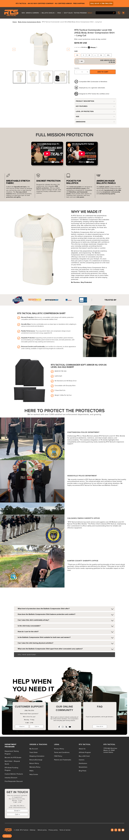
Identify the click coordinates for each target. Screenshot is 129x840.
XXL (108, 55)
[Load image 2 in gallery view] (33, 77)
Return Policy (34, 763)
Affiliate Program (85, 752)
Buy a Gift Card (84, 756)
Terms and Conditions (62, 752)
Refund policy (42, 830)
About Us (82, 749)
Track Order (33, 752)
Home (15, 22)
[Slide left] (14, 49)
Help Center (33, 774)
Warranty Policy (34, 767)
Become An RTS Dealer (13, 757)
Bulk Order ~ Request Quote (12, 762)
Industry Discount (11, 778)
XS (77, 55)
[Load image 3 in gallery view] (47, 77)
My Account (33, 749)
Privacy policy (53, 830)
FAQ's (31, 771)
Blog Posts (82, 771)
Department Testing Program (12, 752)
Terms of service (64, 830)
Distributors (83, 763)
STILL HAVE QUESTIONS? (27, 655)
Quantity (76, 68)
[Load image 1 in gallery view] (19, 77)
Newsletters (83, 767)
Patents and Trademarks (62, 760)
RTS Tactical (24, 830)
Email (21, 726)
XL (101, 55)
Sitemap (32, 830)
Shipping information (36, 756)
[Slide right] (68, 49)
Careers (81, 760)
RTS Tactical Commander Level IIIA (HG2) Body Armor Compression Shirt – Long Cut (72, 22)
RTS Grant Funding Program (11, 769)
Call (36, 726)
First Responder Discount (14, 781)
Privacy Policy (59, 749)
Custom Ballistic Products (14, 774)
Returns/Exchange (35, 760)
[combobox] (105, 12)
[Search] (114, 12)
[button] (123, 12)
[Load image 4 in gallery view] (60, 77)
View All (99, 726)
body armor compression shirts (29, 22)
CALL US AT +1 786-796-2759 (101, 3)
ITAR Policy (58, 756)
